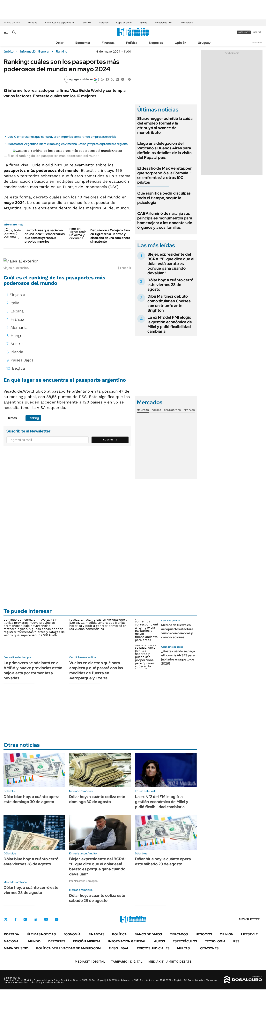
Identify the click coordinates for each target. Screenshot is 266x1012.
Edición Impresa (86, 941)
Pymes (143, 22)
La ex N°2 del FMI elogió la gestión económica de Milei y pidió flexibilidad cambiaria (169, 324)
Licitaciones (207, 948)
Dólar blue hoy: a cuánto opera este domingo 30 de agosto (31, 799)
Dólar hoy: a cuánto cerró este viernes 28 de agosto (170, 284)
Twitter (6, 919)
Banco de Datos (148, 934)
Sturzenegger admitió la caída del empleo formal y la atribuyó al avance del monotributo (165, 125)
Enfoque (32, 22)
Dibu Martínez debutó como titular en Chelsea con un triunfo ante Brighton (169, 303)
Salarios (103, 22)
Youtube (46, 919)
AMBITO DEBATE (169, 961)
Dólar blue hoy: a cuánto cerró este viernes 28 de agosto (31, 861)
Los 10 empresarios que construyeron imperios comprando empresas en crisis (61, 137)
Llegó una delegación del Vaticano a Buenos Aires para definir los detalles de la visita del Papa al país (164, 150)
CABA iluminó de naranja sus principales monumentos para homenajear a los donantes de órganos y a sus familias (164, 220)
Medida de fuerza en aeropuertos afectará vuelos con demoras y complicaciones (177, 631)
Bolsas (156, 410)
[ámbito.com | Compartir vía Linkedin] (117, 79)
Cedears (189, 410)
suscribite (244, 32)
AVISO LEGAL (118, 948)
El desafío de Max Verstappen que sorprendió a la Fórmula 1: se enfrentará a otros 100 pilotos (165, 175)
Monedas (143, 410)
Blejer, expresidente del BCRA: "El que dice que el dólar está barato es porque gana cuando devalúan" (170, 263)
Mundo (34, 941)
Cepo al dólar (124, 22)
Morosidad (187, 22)
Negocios (156, 43)
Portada (11, 934)
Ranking (61, 51)
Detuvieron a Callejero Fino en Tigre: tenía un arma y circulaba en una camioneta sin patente (110, 236)
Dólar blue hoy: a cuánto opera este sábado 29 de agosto (163, 861)
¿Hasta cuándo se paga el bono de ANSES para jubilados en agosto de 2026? (178, 657)
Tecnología (215, 941)
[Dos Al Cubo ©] (243, 980)
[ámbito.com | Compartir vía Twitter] (112, 79)
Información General (34, 51)
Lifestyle (249, 934)
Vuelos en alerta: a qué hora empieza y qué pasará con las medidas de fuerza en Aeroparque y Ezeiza (96, 670)
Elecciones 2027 (164, 22)
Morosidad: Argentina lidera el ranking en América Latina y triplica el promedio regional (67, 144)
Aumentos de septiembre (59, 22)
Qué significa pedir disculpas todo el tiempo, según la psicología (164, 198)
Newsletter (257, 42)
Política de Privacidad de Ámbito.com (68, 948)
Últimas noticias (41, 934)
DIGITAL (90, 961)
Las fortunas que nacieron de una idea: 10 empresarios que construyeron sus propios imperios (45, 236)
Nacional (12, 941)
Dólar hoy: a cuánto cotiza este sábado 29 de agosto (97, 898)
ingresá (257, 32)
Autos (159, 941)
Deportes (56, 941)
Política (131, 43)
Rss (236, 941)
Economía (82, 43)
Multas (183, 948)
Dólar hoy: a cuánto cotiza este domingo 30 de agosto (97, 799)
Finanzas (108, 43)
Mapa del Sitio (16, 948)
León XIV (87, 22)
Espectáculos (185, 941)
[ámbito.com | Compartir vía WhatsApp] (102, 79)
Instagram (25, 919)
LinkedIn (35, 919)
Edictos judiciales (153, 948)
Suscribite (110, 439)
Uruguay (204, 43)
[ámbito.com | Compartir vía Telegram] (122, 79)
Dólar (59, 43)
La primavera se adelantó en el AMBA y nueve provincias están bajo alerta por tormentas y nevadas (33, 670)
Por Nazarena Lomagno (83, 881)
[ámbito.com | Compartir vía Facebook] (107, 79)
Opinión (180, 43)
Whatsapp (56, 919)
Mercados (179, 934)
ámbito (9, 51)
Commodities (172, 410)
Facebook (16, 919)
